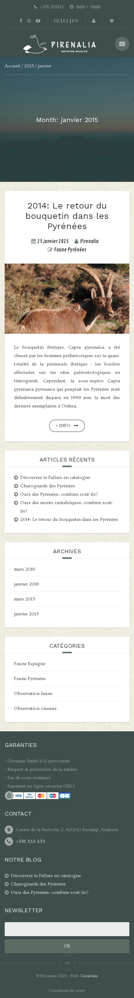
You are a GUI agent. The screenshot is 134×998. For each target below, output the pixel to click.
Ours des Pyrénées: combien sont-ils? (59, 494)
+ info (63, 425)
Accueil (12, 66)
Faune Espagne (29, 663)
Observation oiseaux (35, 708)
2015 (29, 66)
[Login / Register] (93, 21)
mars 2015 (24, 599)
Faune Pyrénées (70, 250)
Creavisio (89, 976)
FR (56, 21)
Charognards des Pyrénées (47, 486)
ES (65, 21)
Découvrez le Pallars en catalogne (55, 477)
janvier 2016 (26, 584)
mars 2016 (24, 569)
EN (75, 21)
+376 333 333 (30, 841)
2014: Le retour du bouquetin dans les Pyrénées (67, 215)
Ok (67, 946)
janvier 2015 (26, 614)
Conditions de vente (67, 990)
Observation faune (33, 693)
